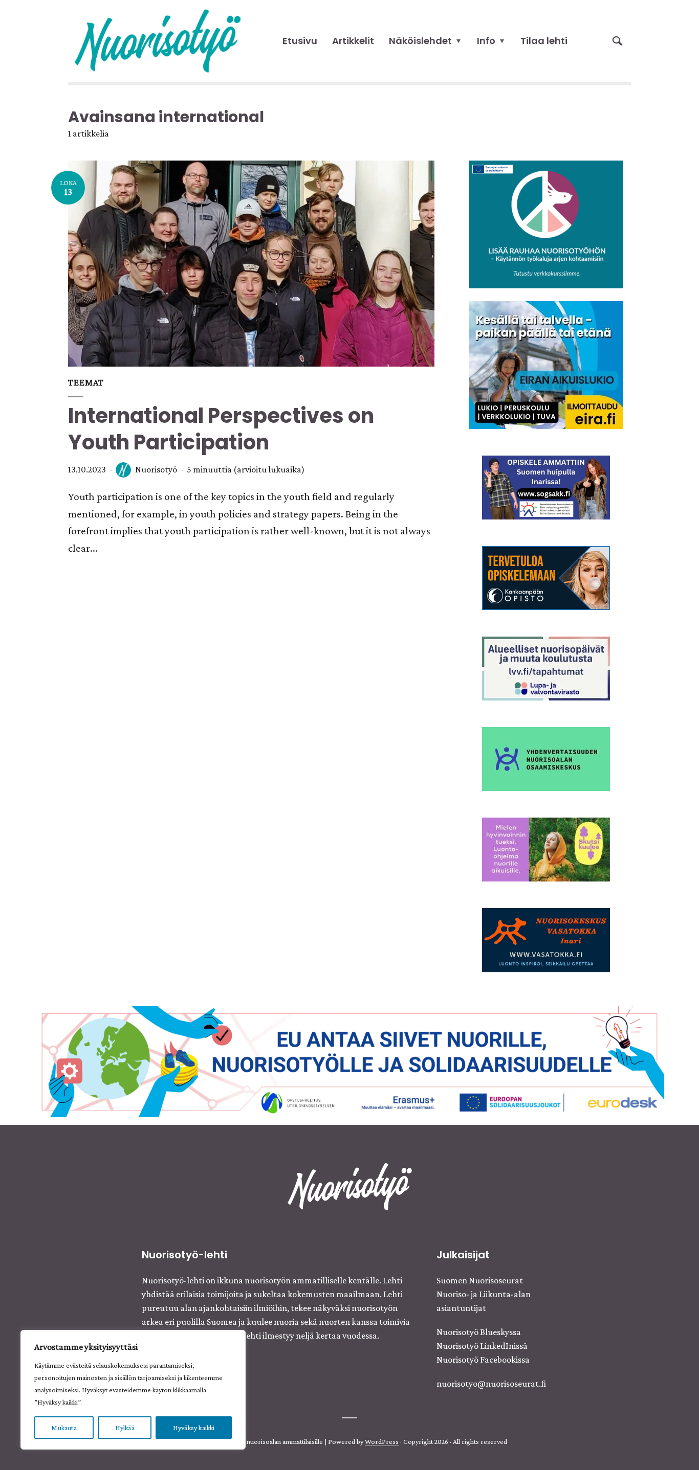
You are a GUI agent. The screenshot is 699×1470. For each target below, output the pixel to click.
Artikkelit (353, 40)
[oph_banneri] (349, 1060)
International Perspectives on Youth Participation (221, 429)
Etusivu (299, 40)
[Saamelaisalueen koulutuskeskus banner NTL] (546, 486)
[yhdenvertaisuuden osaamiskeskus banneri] (546, 758)
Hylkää (125, 1427)
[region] (133, 1390)
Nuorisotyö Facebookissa (483, 1359)
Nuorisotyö (156, 469)
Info (486, 40)
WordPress (382, 1441)
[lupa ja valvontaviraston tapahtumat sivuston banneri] (546, 667)
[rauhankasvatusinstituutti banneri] (546, 223)
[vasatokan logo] (546, 939)
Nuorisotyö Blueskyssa (478, 1332)
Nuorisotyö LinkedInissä (482, 1346)
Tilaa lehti (543, 40)
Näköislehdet (420, 40)
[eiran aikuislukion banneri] (546, 364)
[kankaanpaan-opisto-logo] (546, 577)
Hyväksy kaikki (194, 1427)
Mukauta (63, 1427)
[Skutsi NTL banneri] (546, 848)
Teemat (86, 382)
